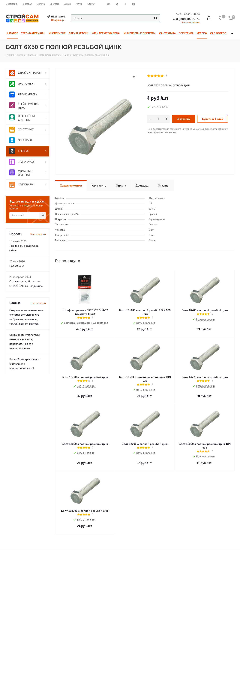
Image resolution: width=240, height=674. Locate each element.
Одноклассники (125, 4)
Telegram (116, 4)
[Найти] (155, 18)
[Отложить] (134, 77)
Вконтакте (108, 4)
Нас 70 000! (16, 265)
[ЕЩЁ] (231, 33)
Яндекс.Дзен (133, 4)
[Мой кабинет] (209, 18)
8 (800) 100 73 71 (188, 18)
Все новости (38, 234)
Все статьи (39, 303)
